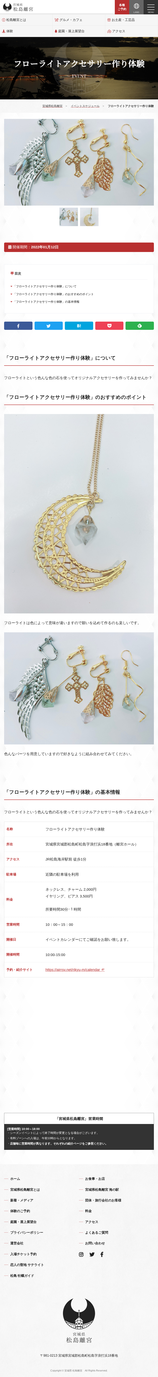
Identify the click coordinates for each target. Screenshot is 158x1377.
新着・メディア (21, 1200)
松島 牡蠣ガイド (22, 1275)
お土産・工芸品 (123, 20)
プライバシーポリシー (26, 1232)
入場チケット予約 (23, 1254)
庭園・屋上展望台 (71, 31)
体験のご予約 (20, 1211)
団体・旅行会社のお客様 (103, 1200)
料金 (88, 1211)
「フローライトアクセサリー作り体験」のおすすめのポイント (53, 294)
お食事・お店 (95, 1178)
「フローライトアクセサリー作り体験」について (44, 286)
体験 (9, 31)
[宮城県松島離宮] (18, 7)
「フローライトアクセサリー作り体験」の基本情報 (45, 301)
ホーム (15, 1178)
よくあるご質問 (96, 1232)
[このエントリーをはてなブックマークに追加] (79, 326)
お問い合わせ (95, 1243)
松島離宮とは (16, 20)
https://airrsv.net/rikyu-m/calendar (73, 970)
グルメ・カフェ (70, 20)
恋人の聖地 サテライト (27, 1265)
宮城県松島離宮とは (25, 1189)
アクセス (118, 31)
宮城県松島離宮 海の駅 (102, 1189)
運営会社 (16, 1243)
